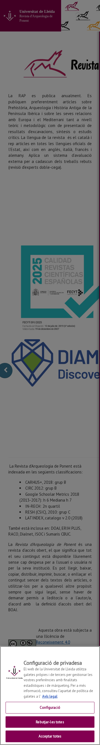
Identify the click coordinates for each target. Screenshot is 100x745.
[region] (50, 695)
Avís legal (50, 696)
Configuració (50, 707)
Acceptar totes (50, 736)
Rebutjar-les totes (50, 722)
